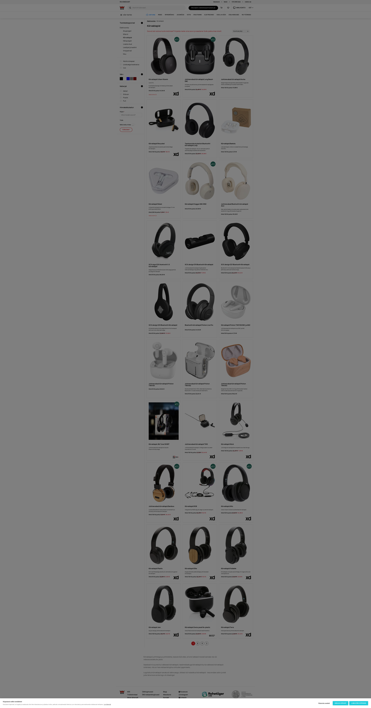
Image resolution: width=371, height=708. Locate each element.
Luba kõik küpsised (358, 703)
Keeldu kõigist (340, 703)
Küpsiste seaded (324, 703)
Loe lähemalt (107, 704)
